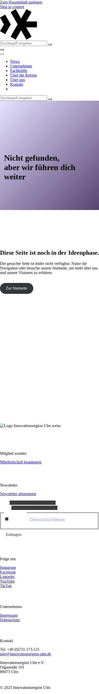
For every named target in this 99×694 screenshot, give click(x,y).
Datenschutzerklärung (47, 519)
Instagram (8, 567)
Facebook (8, 572)
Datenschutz (10, 620)
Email (5, 507)
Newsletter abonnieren (18, 494)
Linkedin (7, 577)
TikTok (6, 586)
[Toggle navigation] (2, 54)
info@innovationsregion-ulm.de (25, 654)
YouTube (7, 581)
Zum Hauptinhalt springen (21, 2)
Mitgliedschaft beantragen (20, 462)
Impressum (9, 615)
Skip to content (12, 7)
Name (5, 502)
